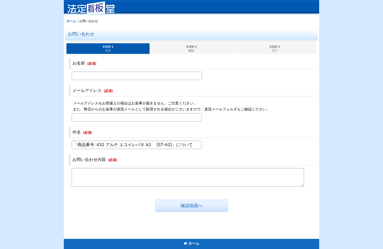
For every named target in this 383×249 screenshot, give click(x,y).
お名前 (78, 63)
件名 (76, 132)
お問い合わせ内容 (89, 159)
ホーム (193, 243)
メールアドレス (87, 90)
